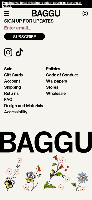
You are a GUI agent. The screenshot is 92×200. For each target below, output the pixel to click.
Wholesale (55, 93)
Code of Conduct (62, 74)
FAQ (8, 99)
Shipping (12, 87)
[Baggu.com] (46, 13)
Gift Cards (13, 74)
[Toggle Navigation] (6, 13)
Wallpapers (56, 80)
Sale (8, 68)
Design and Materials (23, 105)
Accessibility (15, 111)
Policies (53, 68)
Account (12, 80)
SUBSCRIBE (24, 36)
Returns (11, 93)
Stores (52, 87)
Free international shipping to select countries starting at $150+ (42, 4)
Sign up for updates (28, 20)
